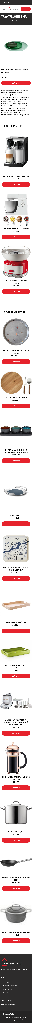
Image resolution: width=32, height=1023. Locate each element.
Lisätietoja (16, 83)
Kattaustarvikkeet (9, 21)
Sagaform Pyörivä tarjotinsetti (16, 397)
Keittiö (7, 982)
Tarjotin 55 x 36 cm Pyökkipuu (16, 622)
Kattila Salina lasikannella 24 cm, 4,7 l (16, 932)
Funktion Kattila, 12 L (16, 832)
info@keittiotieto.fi (6, 2)
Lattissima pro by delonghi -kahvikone (16, 176)
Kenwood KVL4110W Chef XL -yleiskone (16, 228)
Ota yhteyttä (15, 1018)
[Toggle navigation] (3, 8)
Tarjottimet (21, 21)
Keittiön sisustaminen (11, 986)
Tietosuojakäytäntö (12, 1020)
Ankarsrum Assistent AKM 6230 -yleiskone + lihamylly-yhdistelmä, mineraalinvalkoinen (16, 722)
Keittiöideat (8, 989)
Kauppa (25, 9)
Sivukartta (23, 1020)
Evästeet (23, 1018)
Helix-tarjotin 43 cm (16, 515)
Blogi (6, 993)
